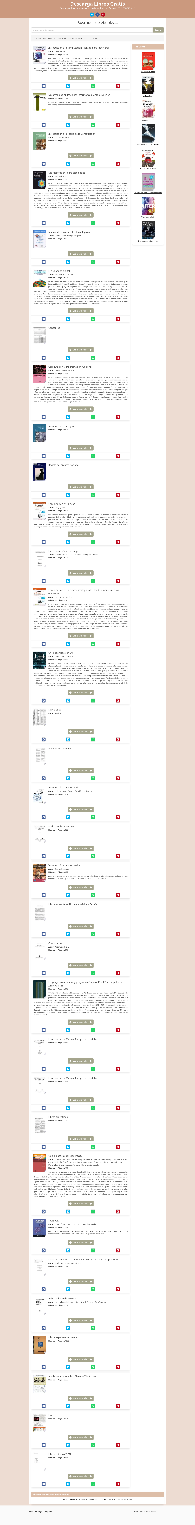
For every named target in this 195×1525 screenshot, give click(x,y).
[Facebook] (97, 15)
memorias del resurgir (78, 1499)
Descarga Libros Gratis (97, 3)
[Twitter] (92, 15)
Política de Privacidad (148, 1511)
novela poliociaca (108, 1499)
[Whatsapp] (93, 86)
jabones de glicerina (125, 1499)
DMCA (135, 1511)
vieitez (64, 1499)
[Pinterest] (103, 15)
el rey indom (94, 1499)
